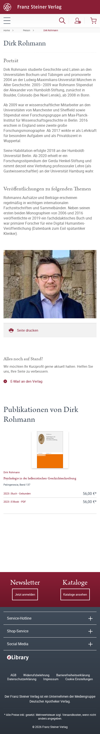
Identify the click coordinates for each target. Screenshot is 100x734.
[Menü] (7, 20)
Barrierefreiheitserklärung (73, 675)
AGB (13, 675)
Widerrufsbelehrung (36, 675)
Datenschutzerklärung (21, 679)
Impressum (50, 679)
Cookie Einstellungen (79, 679)
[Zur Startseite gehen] (32, 6)
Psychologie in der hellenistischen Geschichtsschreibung (39, 478)
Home (6, 30)
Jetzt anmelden (25, 594)
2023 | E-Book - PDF (14, 501)
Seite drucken (27, 330)
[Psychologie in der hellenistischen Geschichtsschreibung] (50, 449)
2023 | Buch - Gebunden (17, 493)
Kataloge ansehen (75, 594)
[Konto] (77, 20)
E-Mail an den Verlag (26, 381)
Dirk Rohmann (50, 30)
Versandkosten (71, 715)
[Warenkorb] (93, 20)
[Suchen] (62, 20)
